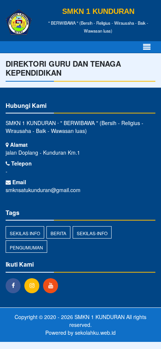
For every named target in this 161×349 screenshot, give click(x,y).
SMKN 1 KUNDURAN (99, 317)
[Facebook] (15, 285)
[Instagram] (33, 285)
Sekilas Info (25, 233)
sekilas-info (92, 233)
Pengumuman (26, 247)
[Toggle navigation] (146, 47)
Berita (58, 233)
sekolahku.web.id (95, 332)
